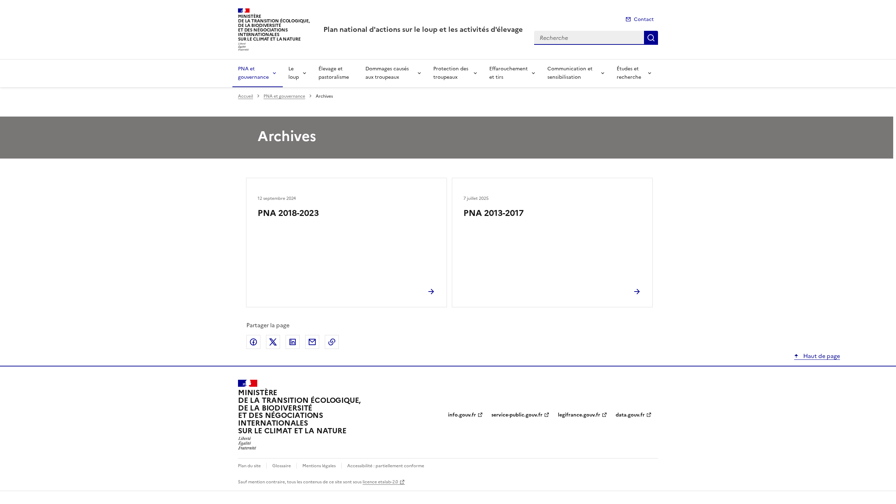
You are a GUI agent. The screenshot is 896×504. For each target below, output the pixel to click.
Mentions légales (319, 466)
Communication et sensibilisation (570, 73)
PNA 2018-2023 (288, 213)
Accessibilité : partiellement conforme (385, 466)
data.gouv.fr (630, 415)
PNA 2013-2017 (493, 213)
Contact (644, 19)
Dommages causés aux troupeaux (387, 73)
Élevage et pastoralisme (333, 73)
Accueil (245, 96)
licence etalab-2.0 (380, 482)
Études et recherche (629, 73)
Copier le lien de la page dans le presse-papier (332, 342)
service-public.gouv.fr (516, 415)
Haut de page (821, 356)
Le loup (293, 73)
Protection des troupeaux (450, 73)
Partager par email (312, 342)
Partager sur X (273, 342)
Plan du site (249, 466)
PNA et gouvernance (253, 73)
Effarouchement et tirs (508, 73)
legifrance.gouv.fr (579, 415)
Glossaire (281, 466)
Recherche (651, 38)
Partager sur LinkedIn (293, 342)
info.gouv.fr (462, 415)
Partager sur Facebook (253, 342)
